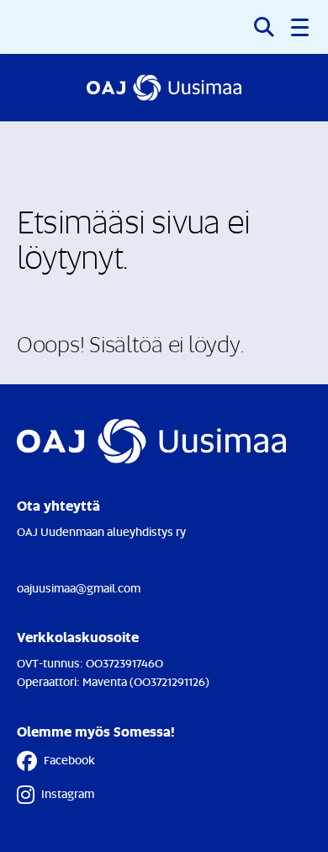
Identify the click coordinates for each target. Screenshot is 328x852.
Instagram (67, 793)
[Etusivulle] (164, 87)
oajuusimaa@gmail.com (78, 588)
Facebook (69, 760)
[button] (301, 27)
